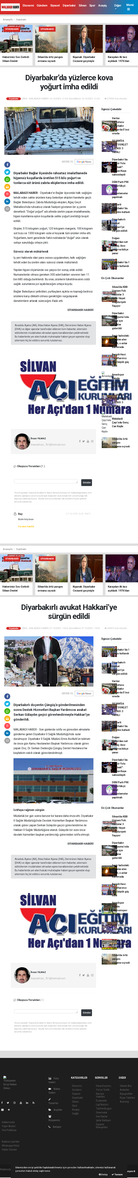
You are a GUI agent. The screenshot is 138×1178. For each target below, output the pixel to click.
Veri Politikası (9, 1130)
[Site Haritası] (4, 1109)
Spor (92, 5)
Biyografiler (126, 1093)
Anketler (124, 1089)
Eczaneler (101, 1100)
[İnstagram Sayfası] (16, 1102)
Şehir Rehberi (103, 1120)
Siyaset (55, 5)
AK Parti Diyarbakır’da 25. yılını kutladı (121, 208)
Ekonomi (28, 5)
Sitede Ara (126, 1085)
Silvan (82, 5)
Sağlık (75, 1113)
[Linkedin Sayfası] (28, 1102)
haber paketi (7, 1173)
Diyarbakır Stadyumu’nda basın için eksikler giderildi (120, 321)
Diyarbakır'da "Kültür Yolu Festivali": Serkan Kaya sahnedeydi (120, 167)
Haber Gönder (9, 1149)
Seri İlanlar (102, 1116)
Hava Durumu (103, 1085)
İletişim (56, 1126)
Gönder (87, 482)
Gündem (42, 5)
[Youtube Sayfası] (22, 1102)
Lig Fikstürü (102, 1104)
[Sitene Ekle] (10, 1109)
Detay (104, 1174)
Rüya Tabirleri (127, 1097)
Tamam (118, 1174)
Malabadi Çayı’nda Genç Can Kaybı (120, 422)
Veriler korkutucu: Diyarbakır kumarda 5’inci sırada (120, 126)
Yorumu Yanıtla (26, 526)
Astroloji (124, 1101)
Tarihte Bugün (104, 1108)
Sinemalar (101, 1112)
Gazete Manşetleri (102, 1126)
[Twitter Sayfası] (9, 1102)
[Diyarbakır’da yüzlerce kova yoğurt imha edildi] (48, 130)
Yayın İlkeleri (8, 1126)
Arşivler (57, 1109)
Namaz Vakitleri (100, 1095)
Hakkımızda (8, 1122)
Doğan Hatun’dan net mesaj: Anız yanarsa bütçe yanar (120, 246)
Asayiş (102, 5)
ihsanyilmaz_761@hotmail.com (48, 444)
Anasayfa (8, 19)
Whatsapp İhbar (10, 1145)
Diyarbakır (69, 5)
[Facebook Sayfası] (3, 1102)
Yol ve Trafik (103, 1089)
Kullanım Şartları (11, 1141)
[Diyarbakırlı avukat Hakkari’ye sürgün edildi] (48, 661)
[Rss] (35, 1102)
